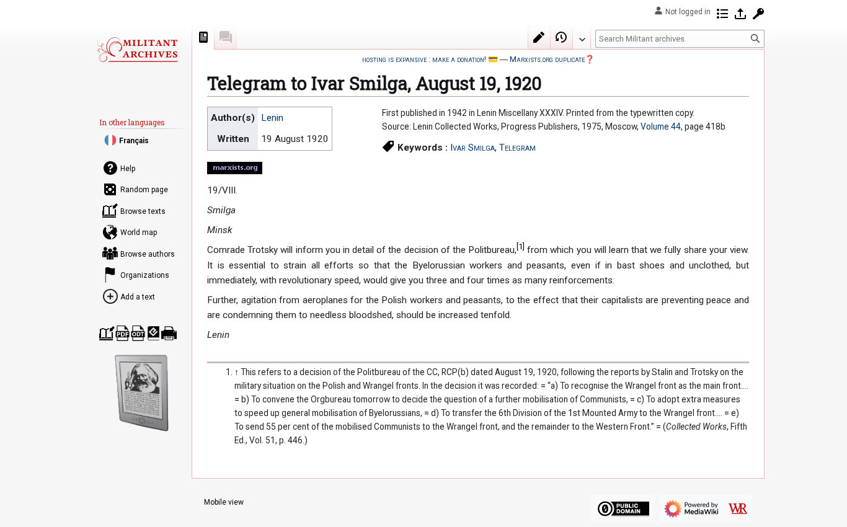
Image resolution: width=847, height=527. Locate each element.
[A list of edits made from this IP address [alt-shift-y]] (722, 13)
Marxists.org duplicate (547, 59)
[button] (581, 36)
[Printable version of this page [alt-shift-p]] (169, 333)
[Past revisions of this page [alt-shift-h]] (562, 37)
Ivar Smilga (472, 147)
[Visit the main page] (137, 49)
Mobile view (224, 502)
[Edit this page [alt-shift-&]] (539, 37)
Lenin (272, 117)
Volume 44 (661, 126)
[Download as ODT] (138, 333)
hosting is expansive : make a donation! (424, 59)
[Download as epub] (153, 333)
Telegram (517, 147)
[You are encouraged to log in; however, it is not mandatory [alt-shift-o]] (740, 13)
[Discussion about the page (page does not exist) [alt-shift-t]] (226, 37)
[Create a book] (107, 333)
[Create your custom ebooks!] (142, 393)
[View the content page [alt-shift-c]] (203, 37)
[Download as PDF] (122, 333)
